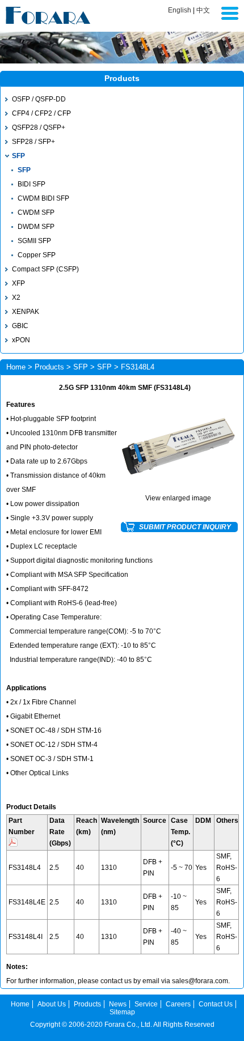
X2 (16, 297)
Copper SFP (37, 255)
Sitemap (122, 1012)
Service (146, 1004)
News (118, 1004)
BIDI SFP (31, 184)
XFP (18, 283)
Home (16, 367)
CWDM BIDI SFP (43, 198)
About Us (51, 1004)
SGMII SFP (34, 241)
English (179, 10)
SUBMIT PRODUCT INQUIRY (185, 527)
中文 (203, 10)
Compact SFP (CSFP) (45, 269)
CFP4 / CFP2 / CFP (41, 113)
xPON (21, 340)
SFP (18, 156)
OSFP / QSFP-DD (39, 99)
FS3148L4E (27, 902)
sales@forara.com (200, 981)
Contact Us (216, 1004)
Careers (178, 1004)
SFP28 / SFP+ (33, 142)
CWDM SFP (36, 212)
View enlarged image (178, 498)
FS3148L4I (26, 937)
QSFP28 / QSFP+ (38, 127)
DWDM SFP (36, 227)
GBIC (20, 326)
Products (49, 367)
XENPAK (25, 312)
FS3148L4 (25, 868)
